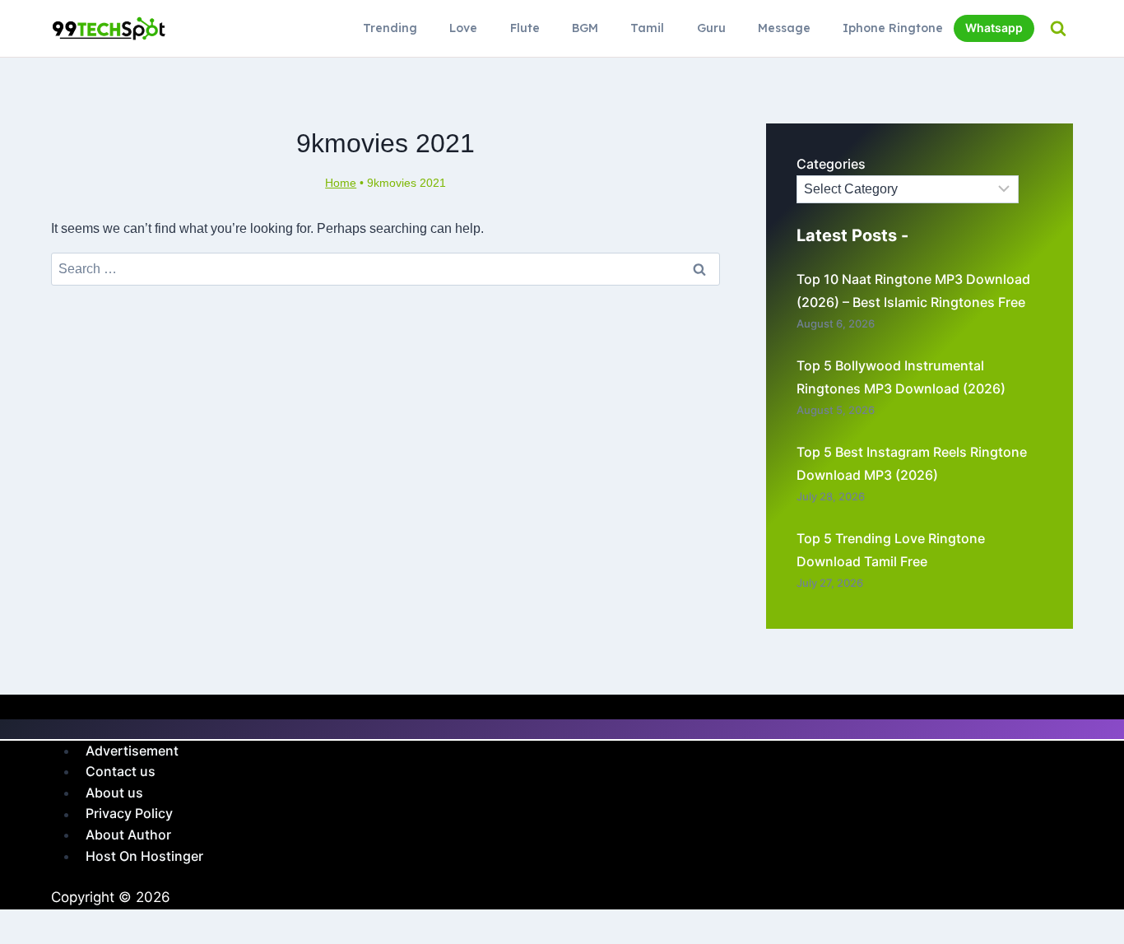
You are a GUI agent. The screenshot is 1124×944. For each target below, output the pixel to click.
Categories (831, 164)
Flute (525, 28)
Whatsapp (994, 28)
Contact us (121, 771)
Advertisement (132, 750)
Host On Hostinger (144, 856)
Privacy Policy (129, 814)
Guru (711, 28)
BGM (585, 28)
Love (463, 28)
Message (784, 28)
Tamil (647, 28)
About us (114, 792)
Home (340, 183)
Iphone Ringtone (893, 28)
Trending (390, 28)
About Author (128, 834)
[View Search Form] (1058, 28)
